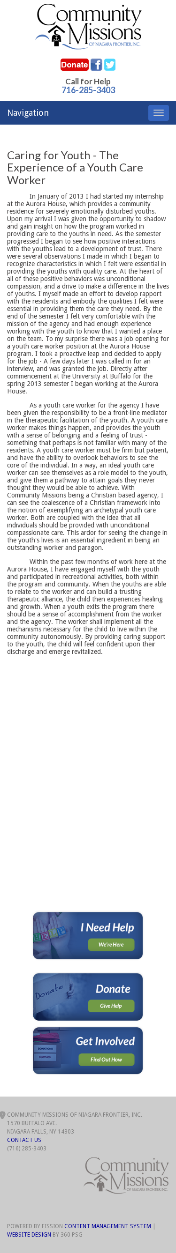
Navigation (28, 113)
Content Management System (107, 1226)
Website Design (29, 1234)
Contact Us (24, 1140)
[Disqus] (88, 793)
